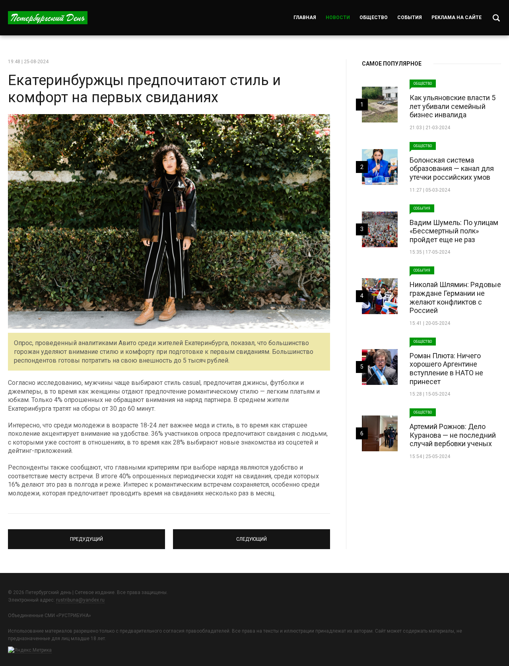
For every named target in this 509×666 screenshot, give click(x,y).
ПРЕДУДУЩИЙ (86, 535)
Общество (373, 17)
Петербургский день (47, 17)
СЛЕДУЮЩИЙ (252, 535)
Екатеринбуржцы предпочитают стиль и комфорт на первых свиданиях (144, 89)
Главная (304, 17)
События (409, 17)
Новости (338, 17)
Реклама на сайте (456, 17)
